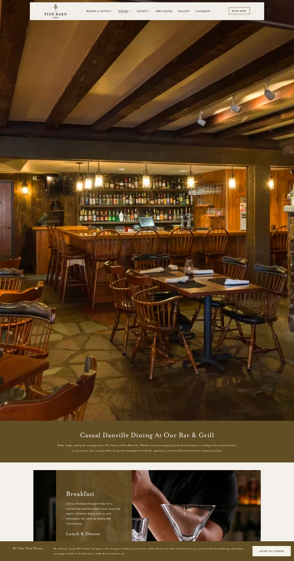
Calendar (202, 11)
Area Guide (164, 11)
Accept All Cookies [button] (271, 551)
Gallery (184, 11)
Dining (123, 11)
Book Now (239, 11)
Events (142, 11)
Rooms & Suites (98, 11)
